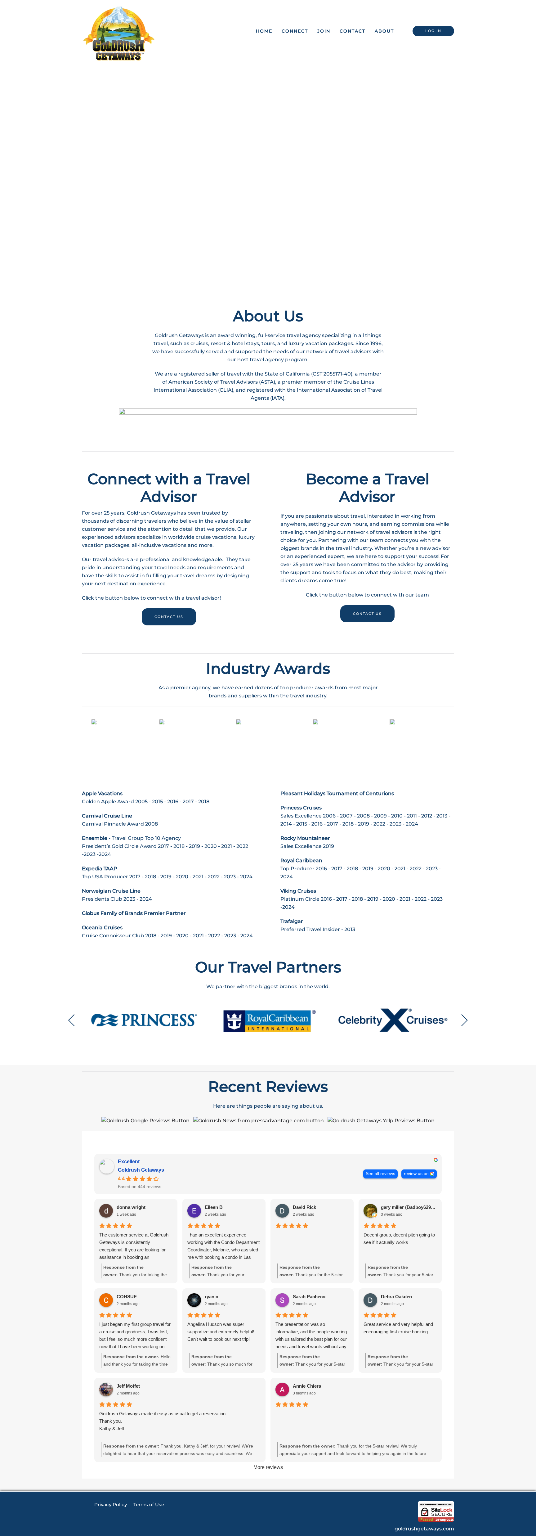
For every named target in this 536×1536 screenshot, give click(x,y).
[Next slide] (464, 1020)
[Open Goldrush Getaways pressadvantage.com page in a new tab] (258, 1120)
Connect (295, 31)
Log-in (433, 31)
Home (264, 31)
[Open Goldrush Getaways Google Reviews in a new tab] (145, 1120)
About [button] (384, 31)
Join (323, 31)
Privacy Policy (110, 1504)
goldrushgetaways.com (424, 1529)
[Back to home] (119, 31)
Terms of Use (148, 1504)
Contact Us (168, 617)
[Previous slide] (72, 1020)
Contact (352, 31)
